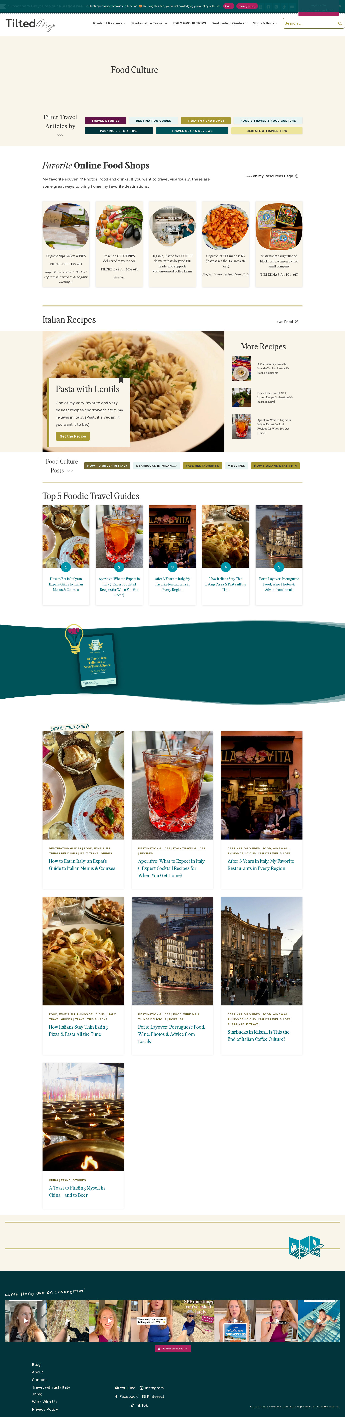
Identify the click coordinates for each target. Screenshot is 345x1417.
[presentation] (66, 536)
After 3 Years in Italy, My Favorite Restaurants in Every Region (172, 584)
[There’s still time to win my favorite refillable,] (235, 1321)
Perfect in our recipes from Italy (225, 274)
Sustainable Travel (244, 1024)
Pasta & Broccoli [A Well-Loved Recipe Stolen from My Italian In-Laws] (275, 397)
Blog (36, 1364)
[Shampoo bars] (66, 226)
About (37, 1372)
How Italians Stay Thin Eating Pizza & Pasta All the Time (225, 584)
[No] (340, 6)
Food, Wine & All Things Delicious (77, 1014)
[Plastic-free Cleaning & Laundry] (225, 226)
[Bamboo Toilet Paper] (172, 226)
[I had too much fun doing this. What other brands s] (110, 1321)
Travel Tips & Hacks (91, 1019)
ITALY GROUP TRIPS (189, 23)
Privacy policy (247, 6)
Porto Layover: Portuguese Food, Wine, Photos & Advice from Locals (279, 584)
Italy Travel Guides (96, 853)
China (53, 1180)
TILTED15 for (66, 264)
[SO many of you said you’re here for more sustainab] (151, 1321)
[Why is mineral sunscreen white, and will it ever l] (319, 1321)
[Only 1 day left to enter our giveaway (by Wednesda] (193, 1321)
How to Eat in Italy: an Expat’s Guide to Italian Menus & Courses (66, 584)
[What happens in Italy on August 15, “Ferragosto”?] (68, 1321)
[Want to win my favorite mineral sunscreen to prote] (277, 1321)
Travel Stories (73, 1180)
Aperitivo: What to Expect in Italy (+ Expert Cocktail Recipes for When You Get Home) (274, 426)
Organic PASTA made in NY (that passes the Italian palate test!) (226, 261)
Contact (39, 1379)
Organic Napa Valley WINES (66, 256)
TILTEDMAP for (279, 274)
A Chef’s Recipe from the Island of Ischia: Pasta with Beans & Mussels (273, 368)
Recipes (146, 853)
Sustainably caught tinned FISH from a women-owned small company (279, 261)
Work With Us (44, 1401)
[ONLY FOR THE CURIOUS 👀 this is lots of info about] (26, 1321)
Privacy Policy (45, 1409)
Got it (229, 6)
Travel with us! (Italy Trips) (51, 1390)
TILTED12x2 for (119, 269)
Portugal (177, 1019)
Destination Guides (65, 848)
